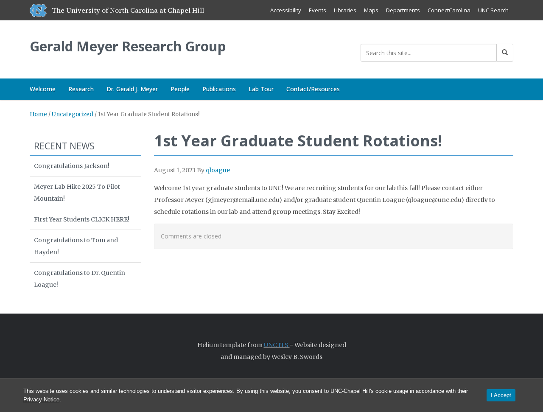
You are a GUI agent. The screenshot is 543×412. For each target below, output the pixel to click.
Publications (219, 89)
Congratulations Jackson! (71, 166)
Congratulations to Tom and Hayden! (76, 246)
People (180, 89)
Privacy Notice (41, 399)
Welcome (43, 89)
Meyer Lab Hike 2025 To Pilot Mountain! (77, 192)
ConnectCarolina (449, 10)
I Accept (501, 395)
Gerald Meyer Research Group (128, 46)
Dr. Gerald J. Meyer (132, 89)
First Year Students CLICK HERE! (81, 219)
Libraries (345, 10)
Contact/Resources (313, 89)
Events (317, 10)
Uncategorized (72, 114)
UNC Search (493, 10)
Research (81, 89)
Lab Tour (261, 89)
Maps (371, 10)
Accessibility (285, 10)
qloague (218, 170)
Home (38, 114)
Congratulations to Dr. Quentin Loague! (79, 279)
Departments (403, 10)
